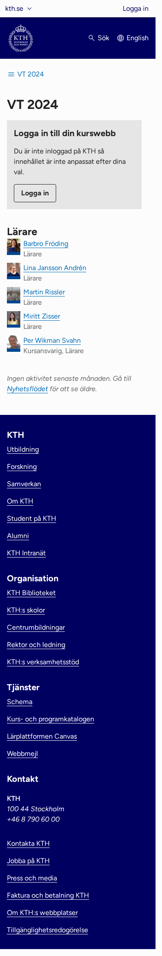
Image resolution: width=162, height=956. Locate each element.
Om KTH (20, 501)
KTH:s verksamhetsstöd (43, 662)
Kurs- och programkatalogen (50, 719)
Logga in (136, 8)
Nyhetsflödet (27, 389)
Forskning (22, 466)
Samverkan (24, 484)
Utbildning (23, 449)
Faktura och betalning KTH (48, 895)
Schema (19, 702)
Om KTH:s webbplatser (42, 912)
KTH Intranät (26, 553)
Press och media (32, 878)
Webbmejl (22, 753)
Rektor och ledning (36, 645)
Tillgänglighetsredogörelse (47, 930)
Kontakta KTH (28, 843)
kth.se (14, 8)
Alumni (18, 536)
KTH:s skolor (26, 610)
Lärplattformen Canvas (42, 736)
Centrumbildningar (36, 627)
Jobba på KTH (28, 861)
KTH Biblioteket (31, 593)
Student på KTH (31, 518)
